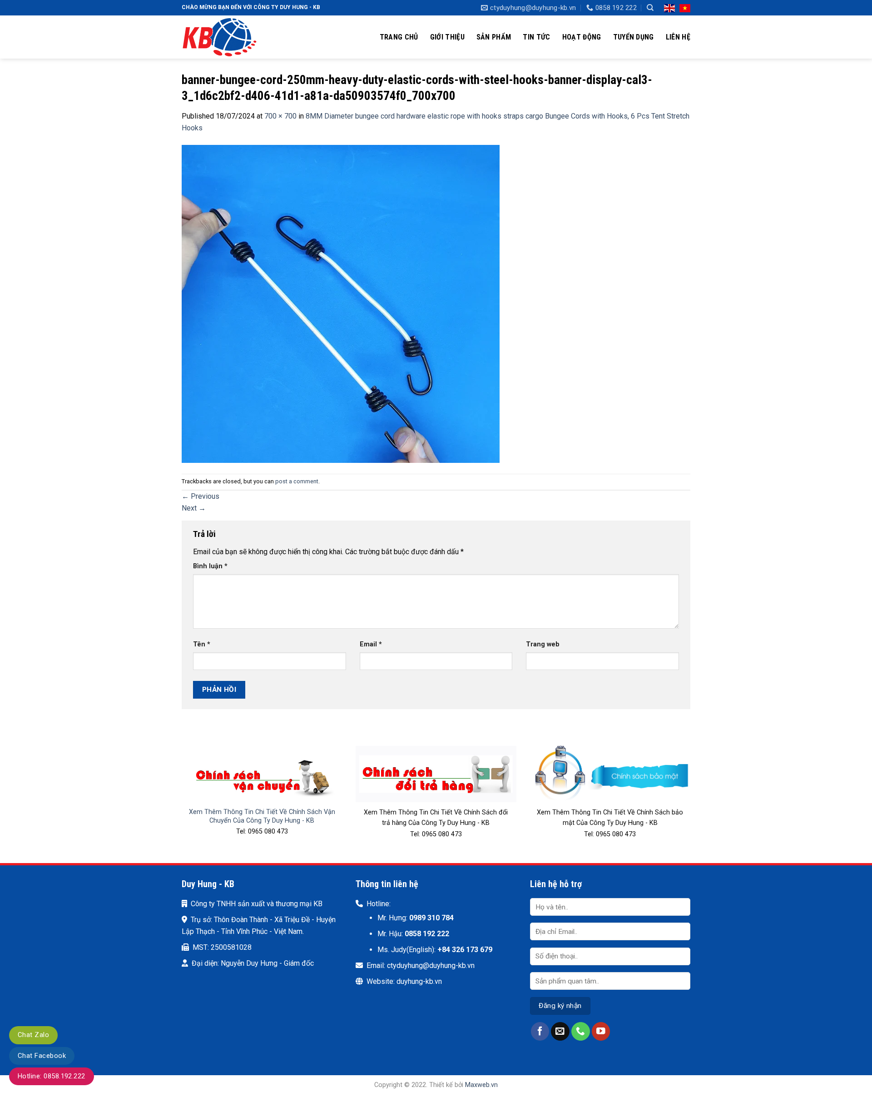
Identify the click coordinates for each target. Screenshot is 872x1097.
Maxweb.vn (481, 1085)
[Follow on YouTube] (601, 1031)
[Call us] (580, 1031)
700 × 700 (280, 116)
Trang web (543, 644)
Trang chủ (399, 37)
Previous (200, 496)
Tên (201, 644)
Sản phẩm (493, 37)
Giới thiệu (447, 37)
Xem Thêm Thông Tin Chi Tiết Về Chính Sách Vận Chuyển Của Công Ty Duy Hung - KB (262, 816)
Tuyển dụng (633, 37)
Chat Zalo (33, 1035)
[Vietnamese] (684, 7)
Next (194, 508)
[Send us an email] (560, 1031)
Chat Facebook (42, 1056)
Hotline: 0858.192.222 (51, 1076)
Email (371, 644)
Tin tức (536, 37)
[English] (669, 7)
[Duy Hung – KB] (227, 37)
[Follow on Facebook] (540, 1031)
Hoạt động (581, 37)
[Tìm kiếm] (650, 7)
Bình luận (210, 566)
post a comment (296, 481)
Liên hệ (678, 37)
